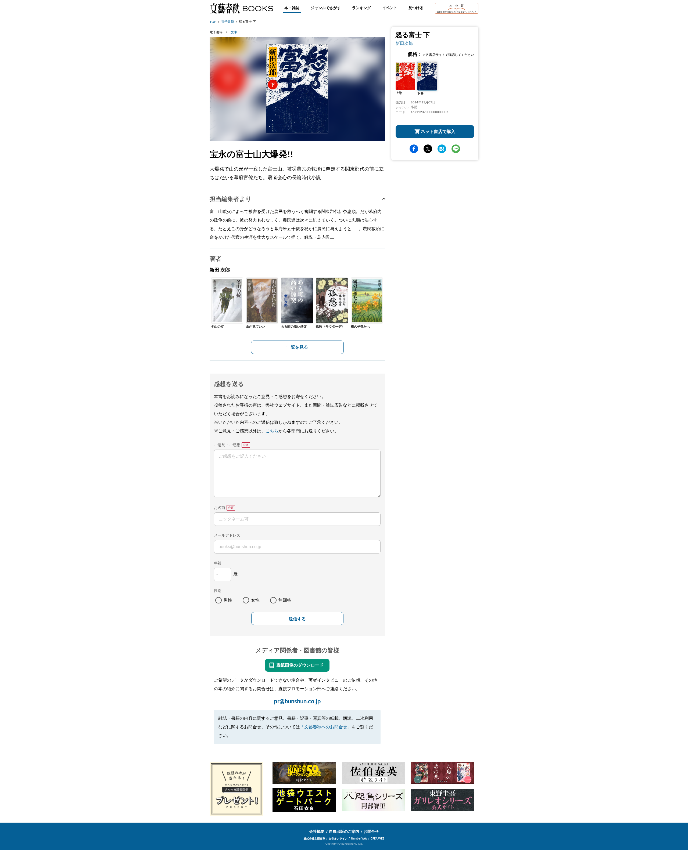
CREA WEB (378, 838)
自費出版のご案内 (344, 832)
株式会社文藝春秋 (314, 838)
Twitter (428, 148)
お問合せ (371, 832)
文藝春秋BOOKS (241, 8)
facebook (414, 148)
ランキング (361, 8)
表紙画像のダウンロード (300, 665)
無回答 (284, 600)
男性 (228, 600)
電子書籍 (227, 21)
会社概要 (316, 832)
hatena (442, 148)
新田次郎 (404, 43)
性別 (217, 591)
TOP (213, 21)
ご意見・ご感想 (227, 445)
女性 (255, 600)
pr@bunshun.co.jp (297, 701)
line (456, 148)
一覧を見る (297, 347)
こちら (272, 431)
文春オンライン (338, 838)
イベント (389, 8)
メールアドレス (227, 535)
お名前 (219, 508)
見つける (416, 8)
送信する (297, 619)
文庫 (234, 32)
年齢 (217, 563)
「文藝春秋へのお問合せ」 (326, 727)
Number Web (359, 838)
